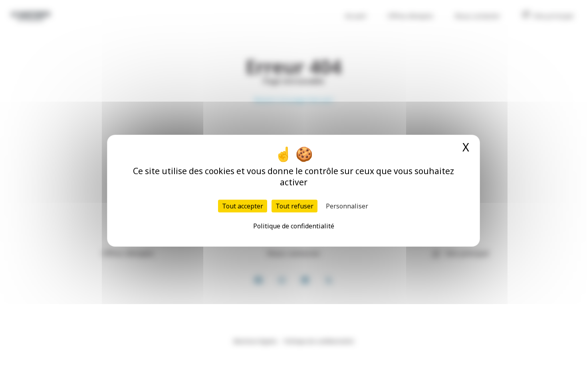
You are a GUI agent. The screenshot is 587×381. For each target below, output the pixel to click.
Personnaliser (347, 206)
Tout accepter (242, 206)
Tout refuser (294, 206)
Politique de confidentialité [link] (293, 226)
